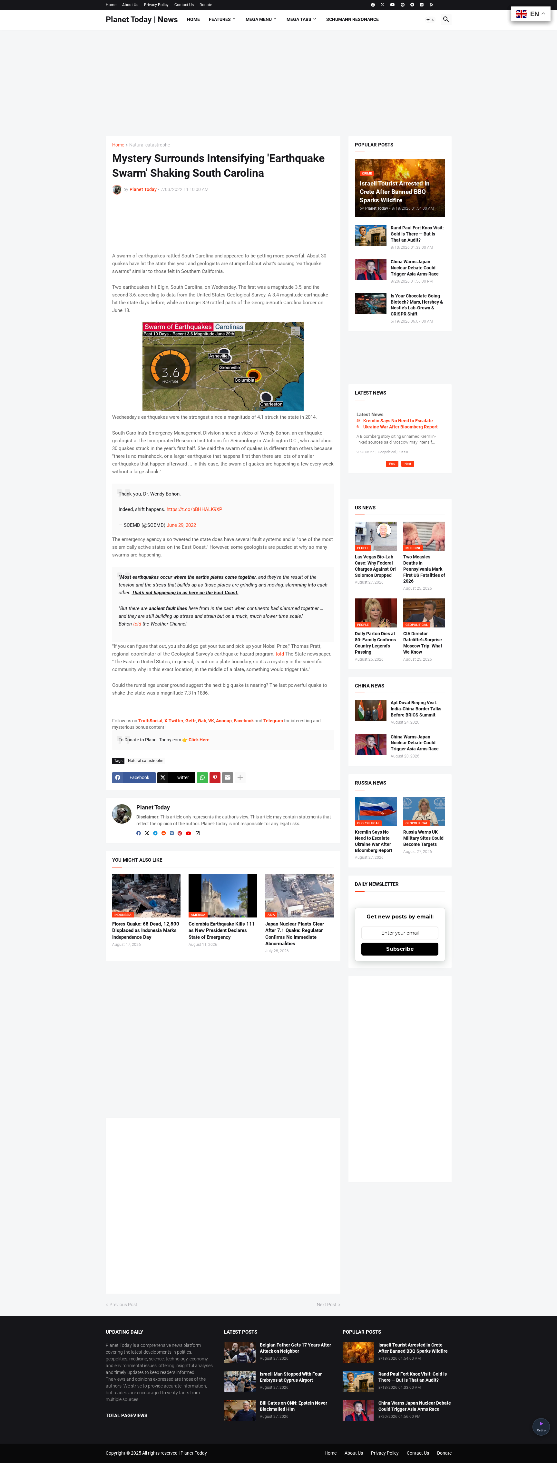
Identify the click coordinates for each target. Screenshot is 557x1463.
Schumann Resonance (352, 19)
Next (408, 464)
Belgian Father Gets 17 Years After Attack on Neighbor (295, 1348)
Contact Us (184, 5)
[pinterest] (403, 5)
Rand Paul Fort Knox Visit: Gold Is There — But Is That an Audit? (417, 234)
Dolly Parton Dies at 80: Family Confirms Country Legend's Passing (375, 643)
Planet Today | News (142, 19)
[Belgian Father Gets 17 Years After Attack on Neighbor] (240, 1352)
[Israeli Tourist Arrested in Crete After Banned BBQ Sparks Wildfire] (358, 1352)
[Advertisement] (279, 83)
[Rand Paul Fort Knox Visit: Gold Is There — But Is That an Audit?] (370, 235)
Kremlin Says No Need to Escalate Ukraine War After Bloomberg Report (400, 423)
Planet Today (153, 807)
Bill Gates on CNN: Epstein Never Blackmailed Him (293, 1406)
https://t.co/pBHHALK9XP (194, 509)
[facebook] (373, 5)
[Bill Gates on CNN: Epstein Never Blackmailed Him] (240, 1410)
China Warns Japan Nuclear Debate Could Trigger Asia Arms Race (415, 267)
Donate (206, 5)
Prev (392, 464)
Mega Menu (259, 19)
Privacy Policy (156, 5)
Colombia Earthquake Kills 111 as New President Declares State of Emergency (222, 930)
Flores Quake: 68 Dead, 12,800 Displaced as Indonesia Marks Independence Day (145, 930)
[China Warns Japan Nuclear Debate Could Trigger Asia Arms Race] (370, 269)
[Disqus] (223, 1207)
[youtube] (392, 5)
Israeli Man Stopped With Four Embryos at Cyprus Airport (291, 1377)
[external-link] (197, 833)
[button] (430, 19)
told (280, 654)
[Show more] (240, 777)
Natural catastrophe (149, 145)
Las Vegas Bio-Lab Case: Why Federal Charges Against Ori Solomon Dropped (375, 566)
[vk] (422, 5)
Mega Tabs (299, 19)
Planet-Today (194, 1453)
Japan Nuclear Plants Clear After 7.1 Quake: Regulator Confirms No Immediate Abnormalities (294, 934)
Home (111, 5)
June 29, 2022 (181, 525)
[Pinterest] (215, 777)
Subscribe (400, 949)
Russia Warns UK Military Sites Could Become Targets (423, 838)
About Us (130, 5)
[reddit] (163, 833)
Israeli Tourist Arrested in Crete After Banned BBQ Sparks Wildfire (413, 1348)
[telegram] (412, 5)
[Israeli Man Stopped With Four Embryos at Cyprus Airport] (240, 1381)
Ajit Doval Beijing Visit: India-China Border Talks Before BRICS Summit (416, 708)
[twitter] (383, 5)
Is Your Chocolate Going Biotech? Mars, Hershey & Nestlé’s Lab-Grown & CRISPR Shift (417, 305)
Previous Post (123, 1304)
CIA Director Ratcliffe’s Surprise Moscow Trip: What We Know (422, 643)
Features (220, 19)
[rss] (431, 5)
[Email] (227, 777)
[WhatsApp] (202, 777)
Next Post (327, 1304)
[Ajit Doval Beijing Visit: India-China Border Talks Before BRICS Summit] (370, 710)
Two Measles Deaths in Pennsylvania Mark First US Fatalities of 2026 (424, 569)
